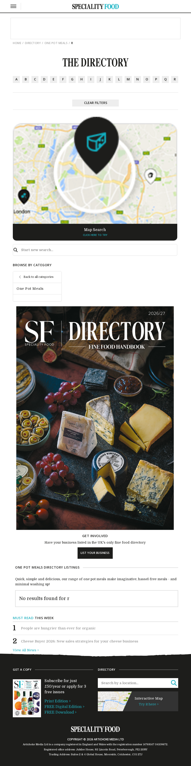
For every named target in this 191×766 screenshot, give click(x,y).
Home (17, 43)
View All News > (26, 650)
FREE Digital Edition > (64, 707)
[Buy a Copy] (95, 529)
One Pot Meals (56, 43)
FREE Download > (60, 712)
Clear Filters (95, 102)
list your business (95, 553)
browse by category (32, 265)
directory (33, 43)
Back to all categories (39, 277)
